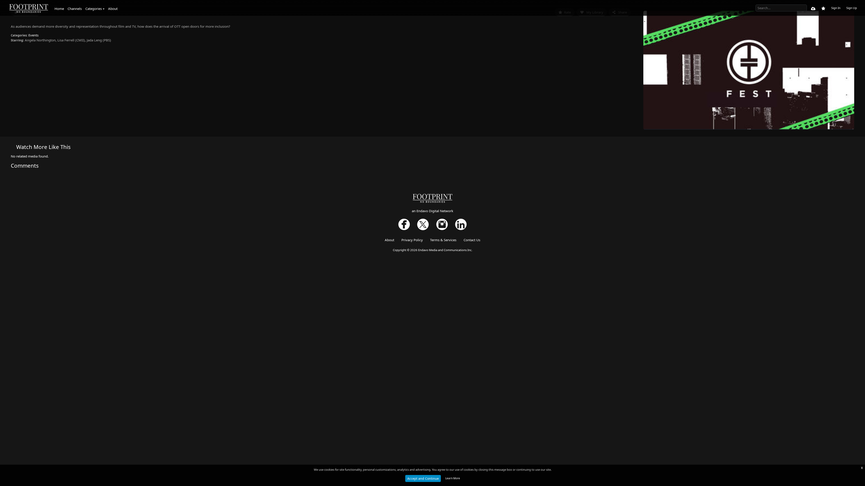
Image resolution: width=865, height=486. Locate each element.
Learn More (452, 478)
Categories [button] (93, 8)
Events (33, 35)
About (113, 8)
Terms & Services (443, 240)
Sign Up (851, 8)
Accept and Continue (423, 478)
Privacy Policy (412, 240)
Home (59, 8)
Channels (75, 8)
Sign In (835, 8)
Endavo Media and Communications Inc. (445, 250)
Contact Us (472, 240)
